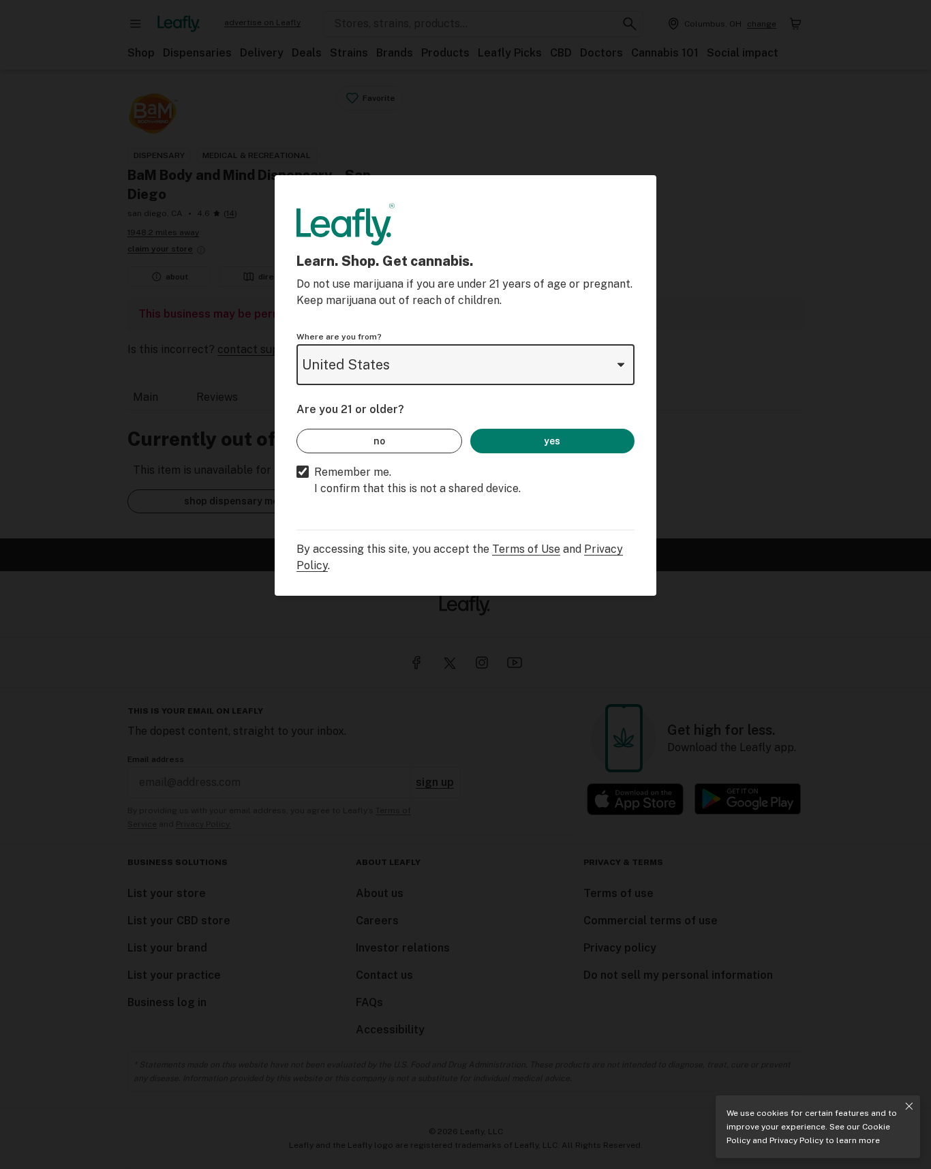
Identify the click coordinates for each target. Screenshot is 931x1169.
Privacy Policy (796, 1140)
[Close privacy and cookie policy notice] (909, 1106)
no (379, 441)
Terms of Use (526, 549)
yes (552, 441)
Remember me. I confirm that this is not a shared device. (417, 480)
